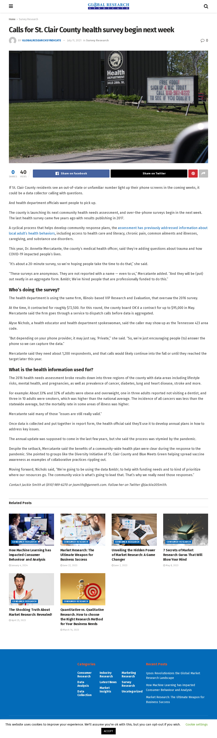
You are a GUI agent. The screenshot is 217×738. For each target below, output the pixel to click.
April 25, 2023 (18, 620)
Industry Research (106, 674)
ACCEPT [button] (108, 731)
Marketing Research (129, 674)
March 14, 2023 (70, 629)
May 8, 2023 (171, 565)
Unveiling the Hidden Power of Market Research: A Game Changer (133, 555)
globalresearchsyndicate (41, 40)
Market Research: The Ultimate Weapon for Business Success (77, 555)
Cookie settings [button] (197, 724)
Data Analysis (83, 684)
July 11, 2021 (74, 40)
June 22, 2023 (69, 565)
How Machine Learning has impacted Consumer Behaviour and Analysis (30, 555)
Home (12, 19)
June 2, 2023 (120, 565)
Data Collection (84, 693)
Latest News (108, 682)
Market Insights (105, 689)
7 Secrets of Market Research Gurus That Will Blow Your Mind (182, 555)
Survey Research (28, 19)
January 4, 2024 (19, 565)
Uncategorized (132, 691)
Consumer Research (24, 542)
